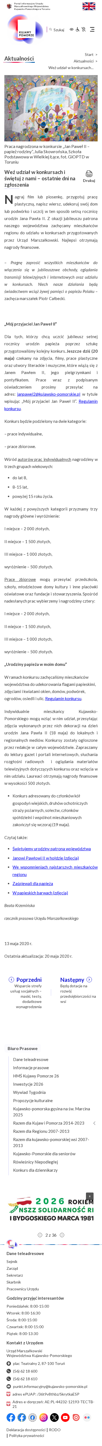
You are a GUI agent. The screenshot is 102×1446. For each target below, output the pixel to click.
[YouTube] (65, 1417)
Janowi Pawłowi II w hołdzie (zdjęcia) (46, 857)
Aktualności (84, 61)
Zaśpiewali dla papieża (33, 883)
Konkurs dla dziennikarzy (35, 1170)
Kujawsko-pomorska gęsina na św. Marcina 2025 (51, 1111)
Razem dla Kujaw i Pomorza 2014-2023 (48, 1122)
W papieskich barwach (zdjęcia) (40, 892)
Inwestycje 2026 (28, 1084)
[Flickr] (87, 1417)
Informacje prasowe (31, 1067)
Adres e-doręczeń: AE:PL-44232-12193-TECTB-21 (53, 1404)
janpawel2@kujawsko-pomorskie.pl (48, 394)
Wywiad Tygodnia (29, 1092)
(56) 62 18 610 (25, 1378)
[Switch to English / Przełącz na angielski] (88, 5)
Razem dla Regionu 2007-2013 (41, 1131)
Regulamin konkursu (63, 698)
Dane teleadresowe (30, 1059)
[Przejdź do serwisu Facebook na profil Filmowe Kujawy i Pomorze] (32, 1417)
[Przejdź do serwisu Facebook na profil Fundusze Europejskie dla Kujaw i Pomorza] (21, 1417)
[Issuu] (76, 1417)
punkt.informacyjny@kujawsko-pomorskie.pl (50, 1386)
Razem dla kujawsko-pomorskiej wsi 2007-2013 (51, 1142)
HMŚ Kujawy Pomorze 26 (36, 1075)
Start (89, 54)
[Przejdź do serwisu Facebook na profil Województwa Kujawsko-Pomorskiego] (11, 1417)
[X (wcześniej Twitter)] (54, 1417)
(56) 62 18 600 (25, 1371)
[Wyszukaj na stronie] (50, 29)
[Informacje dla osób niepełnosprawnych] (80, 29)
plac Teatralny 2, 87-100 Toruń (39, 1363)
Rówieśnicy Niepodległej (35, 1161)
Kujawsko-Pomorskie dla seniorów (44, 1153)
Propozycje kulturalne (33, 1100)
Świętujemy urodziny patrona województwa (52, 848)
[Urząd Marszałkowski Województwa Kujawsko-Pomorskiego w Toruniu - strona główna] (25, 29)
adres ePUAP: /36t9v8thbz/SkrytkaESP (46, 1394)
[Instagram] (43, 1417)
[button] (51, 1209)
